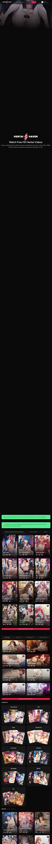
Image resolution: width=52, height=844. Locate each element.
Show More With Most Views (26, 698)
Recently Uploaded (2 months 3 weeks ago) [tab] (14, 531)
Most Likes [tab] (18, 637)
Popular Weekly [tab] (30, 637)
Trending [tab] (45, 531)
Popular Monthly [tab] (43, 637)
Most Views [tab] (7, 637)
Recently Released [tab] (33, 531)
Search (33, 2)
